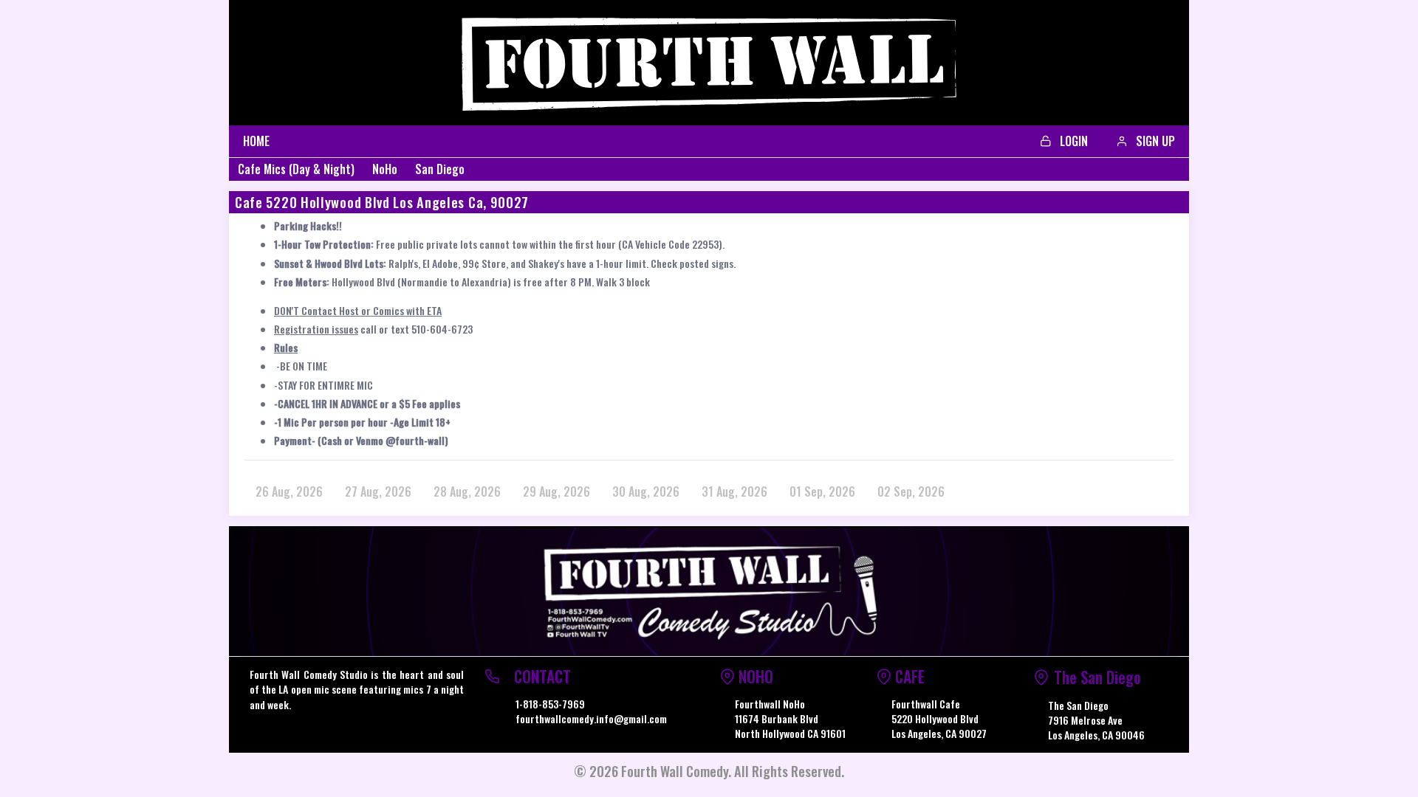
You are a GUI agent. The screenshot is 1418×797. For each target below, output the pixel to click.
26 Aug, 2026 (289, 491)
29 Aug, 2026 (556, 491)
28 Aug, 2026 (467, 491)
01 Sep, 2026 (822, 491)
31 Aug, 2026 (734, 491)
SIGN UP (1154, 141)
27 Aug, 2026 (378, 491)
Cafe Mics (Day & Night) (296, 169)
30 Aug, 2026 (645, 491)
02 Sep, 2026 (911, 491)
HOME (256, 141)
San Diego (440, 169)
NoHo (384, 169)
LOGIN (1072, 141)
